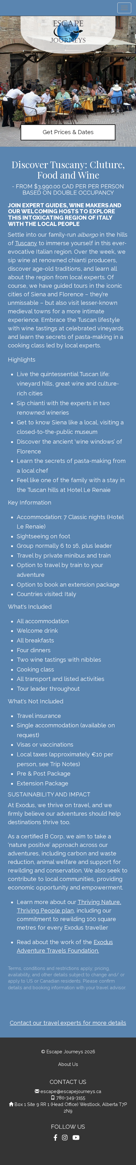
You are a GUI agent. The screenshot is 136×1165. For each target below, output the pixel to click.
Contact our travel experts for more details (68, 1023)
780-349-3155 (70, 1097)
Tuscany (26, 243)
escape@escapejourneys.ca (70, 1091)
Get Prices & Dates (68, 132)
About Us (68, 1064)
